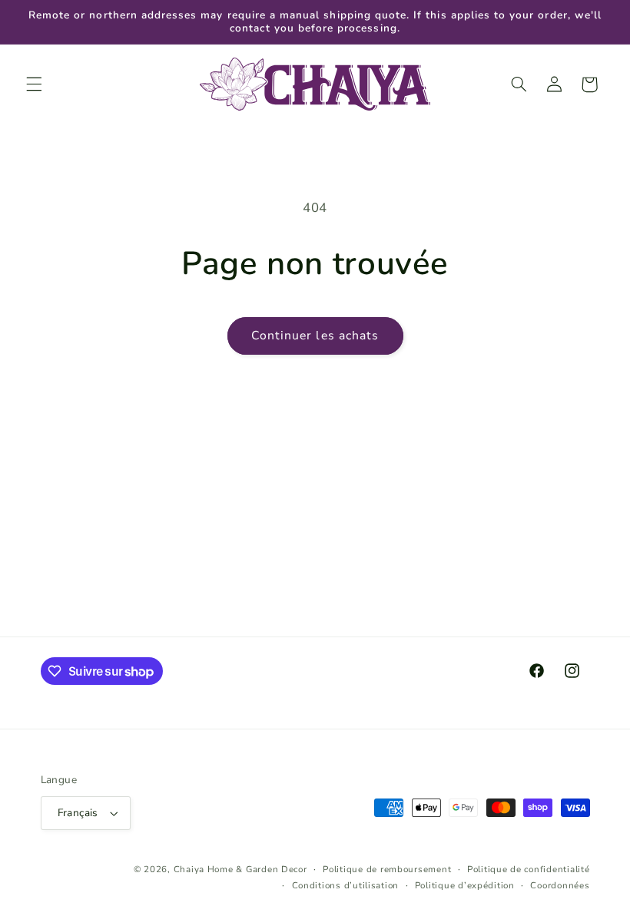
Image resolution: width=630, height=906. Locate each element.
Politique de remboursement (387, 869)
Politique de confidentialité (528, 869)
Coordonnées (559, 885)
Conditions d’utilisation (346, 885)
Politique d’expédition (465, 885)
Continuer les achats (315, 335)
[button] (33, 84)
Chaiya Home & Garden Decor (240, 869)
